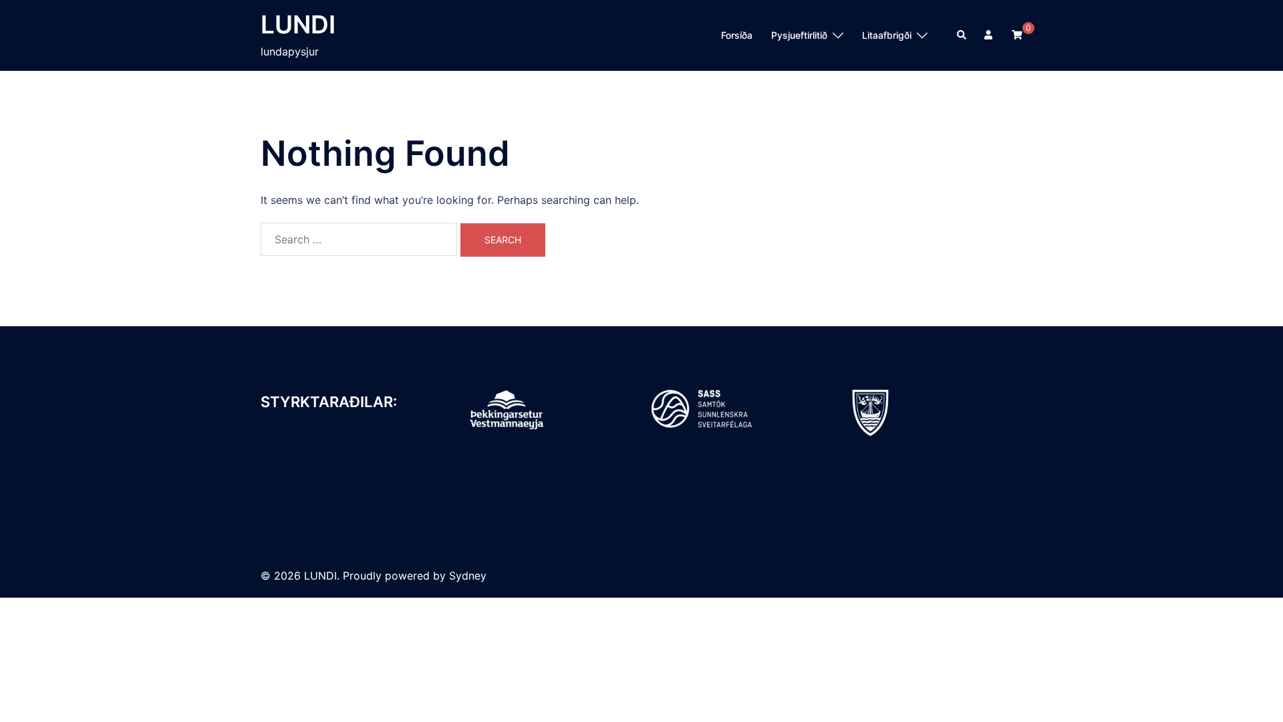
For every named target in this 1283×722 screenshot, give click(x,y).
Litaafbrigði (886, 35)
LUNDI (298, 24)
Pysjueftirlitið (799, 35)
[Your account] (989, 35)
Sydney (467, 575)
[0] (1017, 34)
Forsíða (736, 35)
